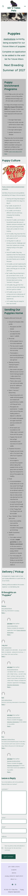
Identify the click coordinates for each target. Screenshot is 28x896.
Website (4, 836)
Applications (9, 39)
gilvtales (9, 623)
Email (4, 827)
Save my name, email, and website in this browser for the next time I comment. (15, 848)
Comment (5, 789)
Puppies (14, 869)
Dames (14, 873)
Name (4, 817)
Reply (3, 613)
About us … (14, 879)
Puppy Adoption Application (14, 876)
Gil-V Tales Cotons (14, 866)
